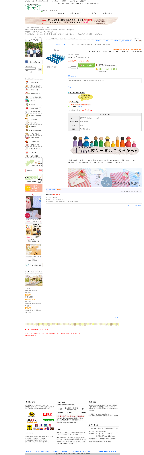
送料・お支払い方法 (42, 451)
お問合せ (56, 451)
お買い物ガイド (75, 13)
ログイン (108, 41)
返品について (72, 76)
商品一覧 (29, 451)
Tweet (69, 87)
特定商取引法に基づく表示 (107, 451)
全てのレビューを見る (135, 205)
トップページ (50, 44)
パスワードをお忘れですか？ (122, 41)
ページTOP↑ (115, 317)
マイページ (99, 41)
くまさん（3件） (51, 189)
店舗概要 (64, 451)
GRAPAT (66, 44)
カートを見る (91, 13)
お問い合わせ (107, 13)
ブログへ (61, 13)
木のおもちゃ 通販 (77, 1)
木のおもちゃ (59, 44)
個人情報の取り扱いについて (82, 451)
